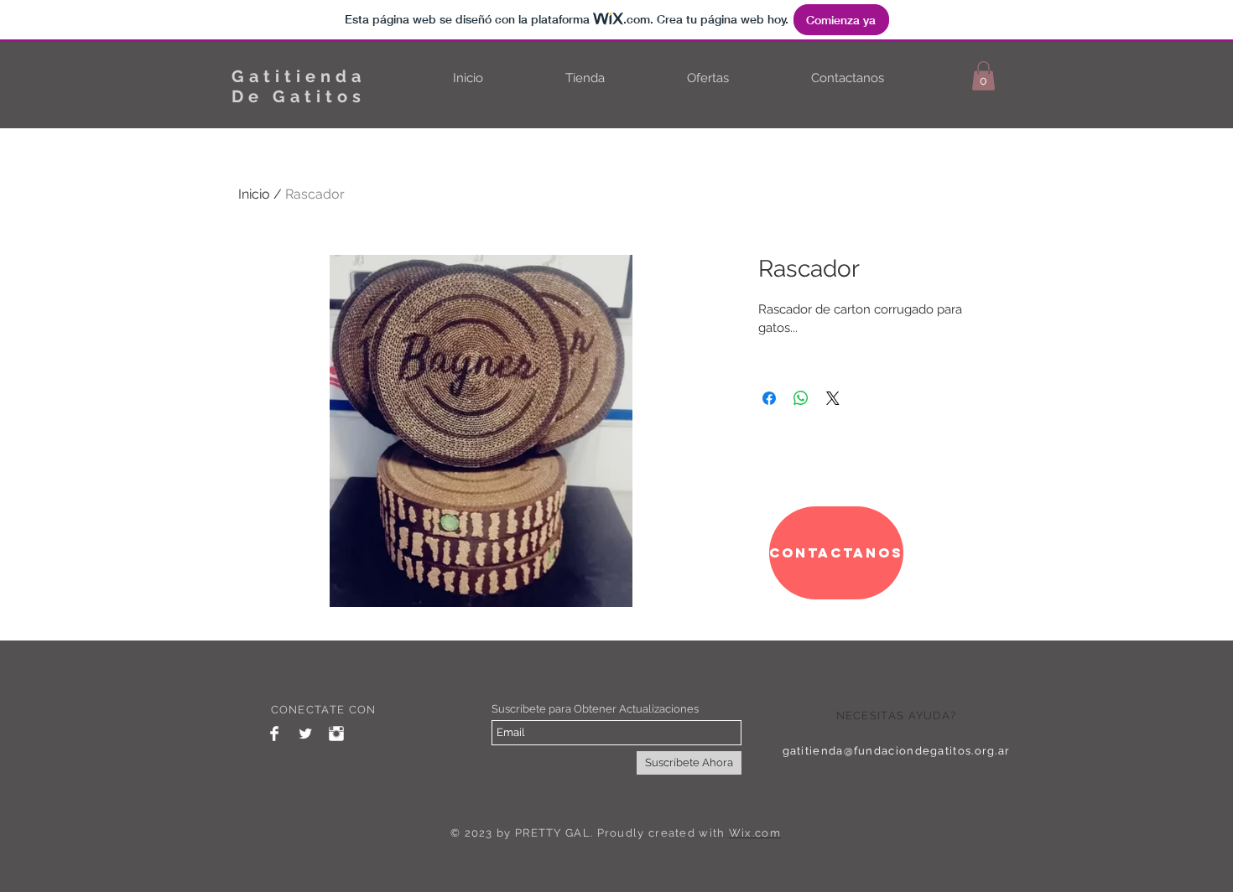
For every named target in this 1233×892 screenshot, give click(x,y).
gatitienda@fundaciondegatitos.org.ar (897, 750)
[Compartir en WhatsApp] (801, 398)
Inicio (254, 194)
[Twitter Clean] (305, 733)
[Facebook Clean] (274, 733)
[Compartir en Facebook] (769, 398)
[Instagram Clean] (336, 733)
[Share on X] (833, 398)
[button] (983, 76)
